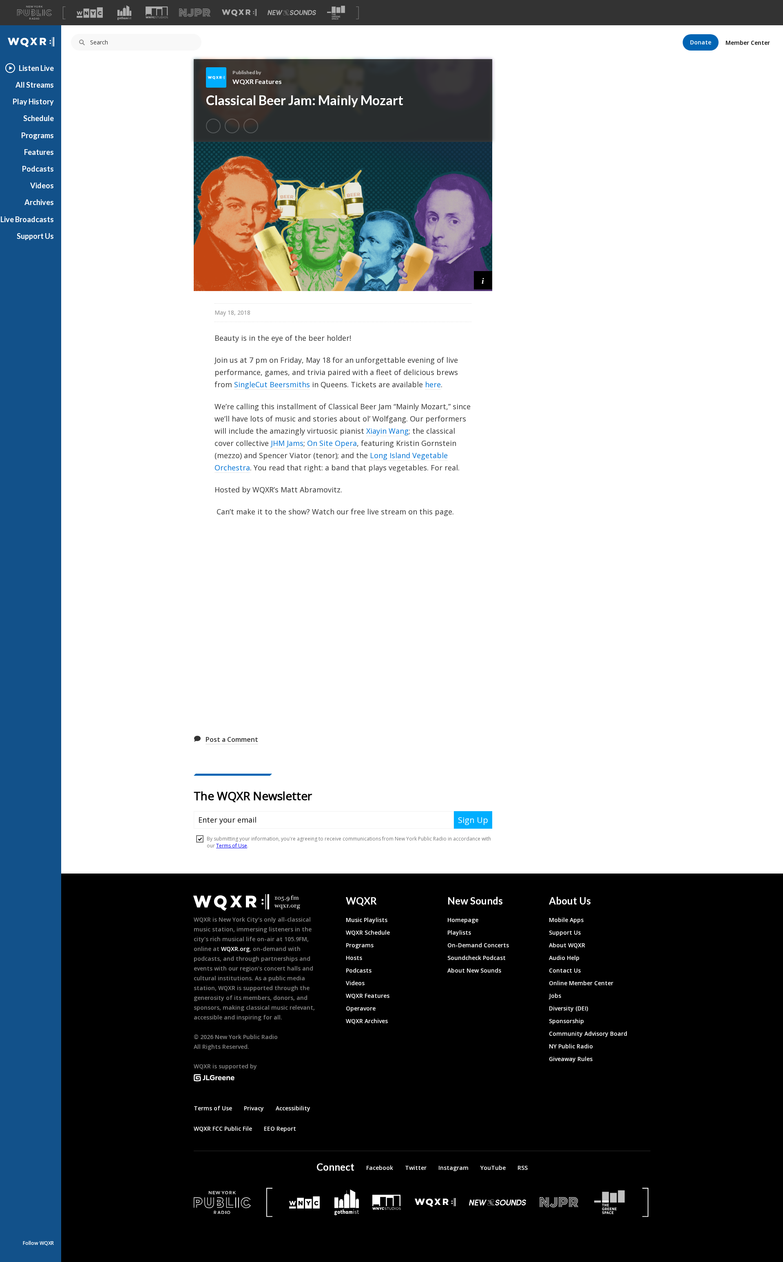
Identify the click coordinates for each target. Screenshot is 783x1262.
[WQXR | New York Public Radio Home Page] (30, 42)
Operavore (361, 1008)
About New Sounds (474, 970)
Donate (700, 42)
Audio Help (564, 958)
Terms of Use (213, 1108)
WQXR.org (235, 949)
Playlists (459, 932)
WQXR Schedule (368, 932)
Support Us (35, 236)
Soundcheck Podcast (476, 958)
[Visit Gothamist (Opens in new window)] (124, 12)
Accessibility (293, 1108)
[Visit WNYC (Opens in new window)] (90, 12)
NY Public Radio (571, 1046)
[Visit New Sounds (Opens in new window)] (292, 12)
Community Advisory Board (588, 1033)
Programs (37, 135)
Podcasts (38, 168)
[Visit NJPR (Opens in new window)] (194, 13)
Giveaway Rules (571, 1059)
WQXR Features (257, 81)
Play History (33, 101)
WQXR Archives (367, 1021)
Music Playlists (366, 920)
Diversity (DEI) (568, 1008)
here (433, 384)
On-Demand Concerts (478, 945)
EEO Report (280, 1128)
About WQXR (567, 945)
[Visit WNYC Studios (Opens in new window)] (157, 12)
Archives (39, 202)
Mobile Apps (566, 920)
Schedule (38, 118)
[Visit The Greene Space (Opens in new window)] (336, 13)
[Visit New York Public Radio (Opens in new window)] (222, 1202)
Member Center (747, 42)
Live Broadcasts (27, 219)
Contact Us (565, 970)
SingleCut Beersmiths (272, 384)
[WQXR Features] (219, 77)
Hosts (354, 958)
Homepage (462, 920)
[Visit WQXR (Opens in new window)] (239, 13)
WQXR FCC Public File (223, 1128)
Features (39, 152)
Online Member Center (581, 983)
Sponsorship (566, 1021)
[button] (483, 280)
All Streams (34, 84)
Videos (42, 185)
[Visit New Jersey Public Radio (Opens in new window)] (560, 1202)
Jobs (555, 995)
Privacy (254, 1108)
